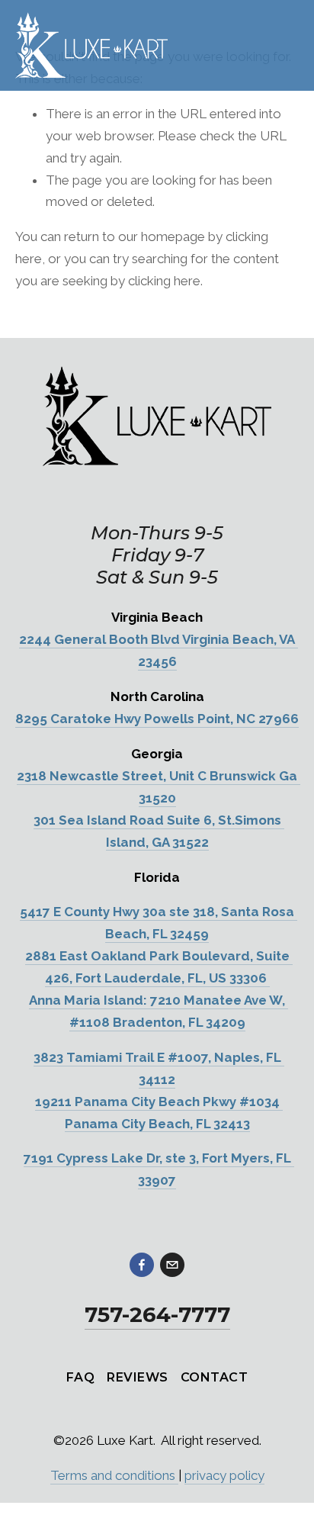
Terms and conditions (114, 1475)
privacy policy (224, 1475)
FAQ (80, 1377)
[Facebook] (142, 1265)
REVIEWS (137, 1377)
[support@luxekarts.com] (172, 1265)
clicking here (164, 280)
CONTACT (214, 1377)
